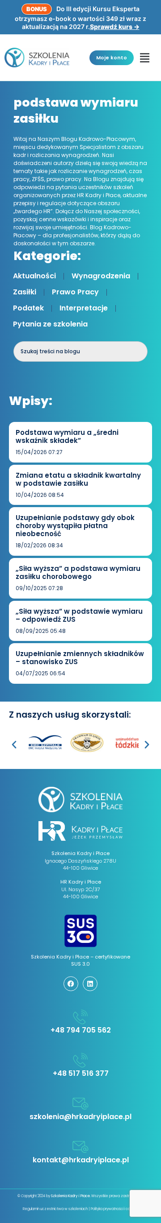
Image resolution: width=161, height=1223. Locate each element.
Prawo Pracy (75, 292)
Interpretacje (83, 308)
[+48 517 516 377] (80, 1060)
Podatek (28, 308)
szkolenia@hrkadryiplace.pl (80, 1116)
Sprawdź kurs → (115, 26)
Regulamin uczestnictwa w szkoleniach (55, 1208)
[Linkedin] (90, 983)
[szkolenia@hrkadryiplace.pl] (80, 1103)
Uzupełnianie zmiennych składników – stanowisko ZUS (80, 657)
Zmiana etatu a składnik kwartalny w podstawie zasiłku (78, 479)
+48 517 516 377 (81, 1073)
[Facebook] (71, 983)
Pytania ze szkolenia (50, 324)
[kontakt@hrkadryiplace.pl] (80, 1147)
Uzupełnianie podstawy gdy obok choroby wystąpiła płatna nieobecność (75, 525)
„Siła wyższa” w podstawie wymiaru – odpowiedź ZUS (79, 615)
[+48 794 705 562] (80, 1017)
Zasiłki (24, 292)
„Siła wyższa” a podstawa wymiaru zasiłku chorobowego (78, 572)
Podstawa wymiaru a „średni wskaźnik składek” (67, 436)
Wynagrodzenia (101, 276)
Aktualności (34, 276)
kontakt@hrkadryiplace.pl (81, 1160)
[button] (144, 57)
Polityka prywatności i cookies (115, 1208)
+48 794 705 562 (81, 1030)
